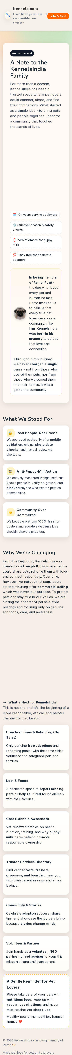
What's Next (58, 16)
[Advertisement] (36, 171)
